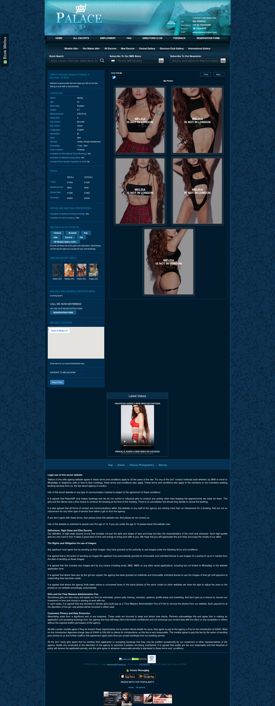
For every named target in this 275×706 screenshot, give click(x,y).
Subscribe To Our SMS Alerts (125, 56)
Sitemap (163, 464)
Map (110, 464)
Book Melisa (4, 48)
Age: (52, 101)
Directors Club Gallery (172, 48)
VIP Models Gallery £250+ (65, 241)
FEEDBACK (179, 38)
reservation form (63, 312)
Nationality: (55, 105)
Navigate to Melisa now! (62, 372)
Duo (86, 232)
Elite (56, 237)
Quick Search (56, 56)
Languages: (55, 129)
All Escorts (110, 48)
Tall (81, 237)
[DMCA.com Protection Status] (139, 659)
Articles (121, 464)
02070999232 (144, 664)
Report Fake (57, 382)
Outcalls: (54, 141)
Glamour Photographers (142, 464)
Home (131, 687)
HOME (59, 38)
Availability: (55, 145)
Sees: (52, 137)
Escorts (68, 237)
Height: (53, 109)
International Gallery (199, 48)
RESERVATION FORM (208, 38)
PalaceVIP (201, 28)
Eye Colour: (55, 125)
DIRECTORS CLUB (152, 38)
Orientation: (55, 133)
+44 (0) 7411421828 (202, 25)
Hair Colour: (55, 121)
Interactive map (77, 363)
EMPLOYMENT (108, 38)
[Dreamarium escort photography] (118, 698)
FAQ (129, 38)
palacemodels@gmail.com (205, 32)
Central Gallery (147, 48)
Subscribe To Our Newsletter (185, 56)
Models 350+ (71, 48)
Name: (53, 97)
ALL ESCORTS (81, 38)
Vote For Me (116, 73)
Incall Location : (57, 149)
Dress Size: (55, 117)
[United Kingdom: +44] (113, 61)
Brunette (73, 232)
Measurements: (56, 113)
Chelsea (57, 232)
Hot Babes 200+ (91, 48)
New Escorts (127, 48)
